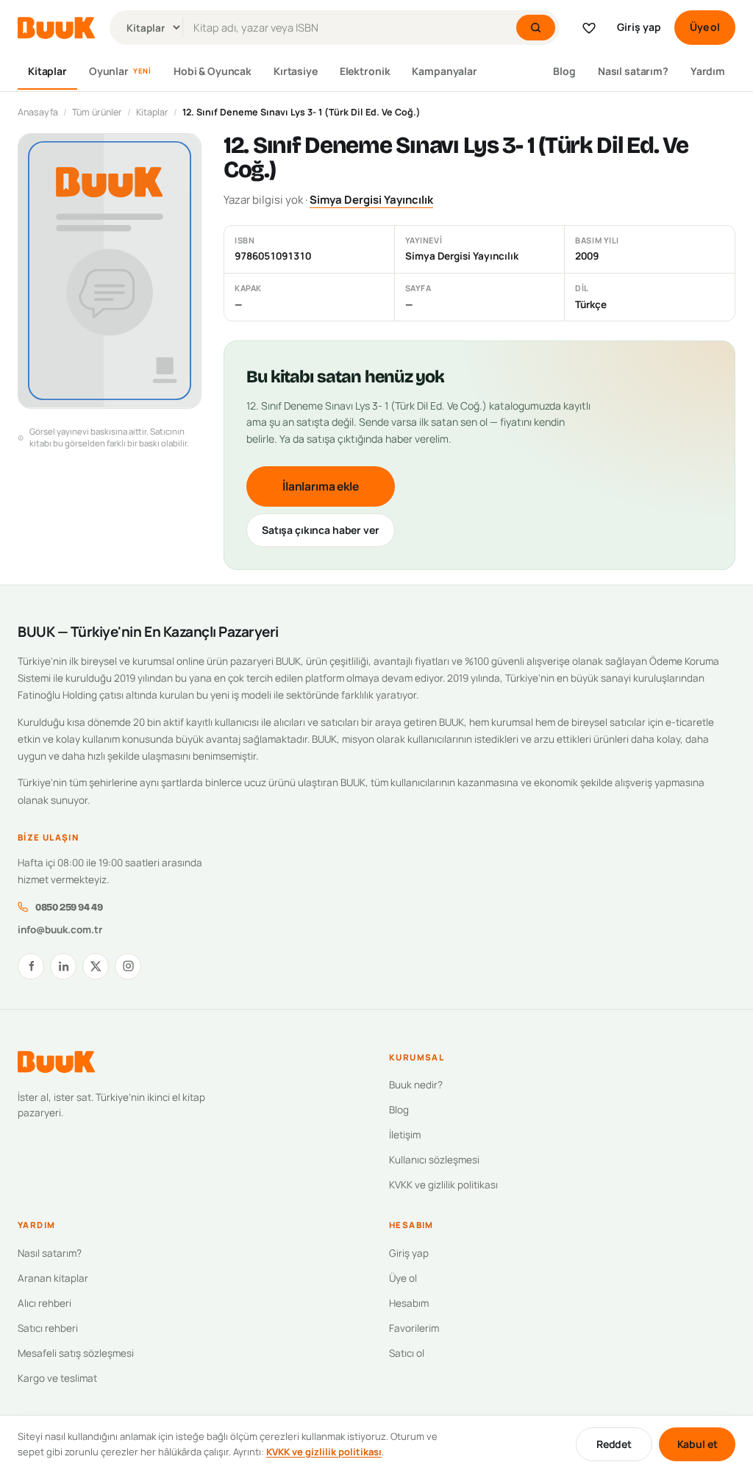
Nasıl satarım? (633, 71)
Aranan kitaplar (53, 1278)
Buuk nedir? (416, 1084)
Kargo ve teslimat (57, 1378)
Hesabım (409, 1303)
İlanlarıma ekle (320, 486)
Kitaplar (47, 71)
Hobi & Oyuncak (212, 71)
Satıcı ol (406, 1353)
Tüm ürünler (97, 112)
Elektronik (365, 71)
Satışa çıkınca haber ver (320, 530)
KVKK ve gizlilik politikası (443, 1184)
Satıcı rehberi (48, 1328)
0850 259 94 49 (68, 907)
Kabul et (697, 1444)
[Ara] (535, 27)
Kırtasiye (296, 71)
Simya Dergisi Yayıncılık (371, 199)
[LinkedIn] (63, 966)
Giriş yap (639, 27)
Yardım (707, 71)
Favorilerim (414, 1328)
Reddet (614, 1444)
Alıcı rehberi (44, 1303)
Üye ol (705, 27)
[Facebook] (31, 966)
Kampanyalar (444, 71)
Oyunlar (120, 71)
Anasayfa (38, 112)
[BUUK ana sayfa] (56, 28)
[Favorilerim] (589, 28)
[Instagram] (128, 966)
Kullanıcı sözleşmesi (434, 1159)
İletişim (405, 1134)
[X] (95, 966)
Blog (564, 71)
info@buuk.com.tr (60, 929)
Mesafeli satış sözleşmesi (76, 1353)
